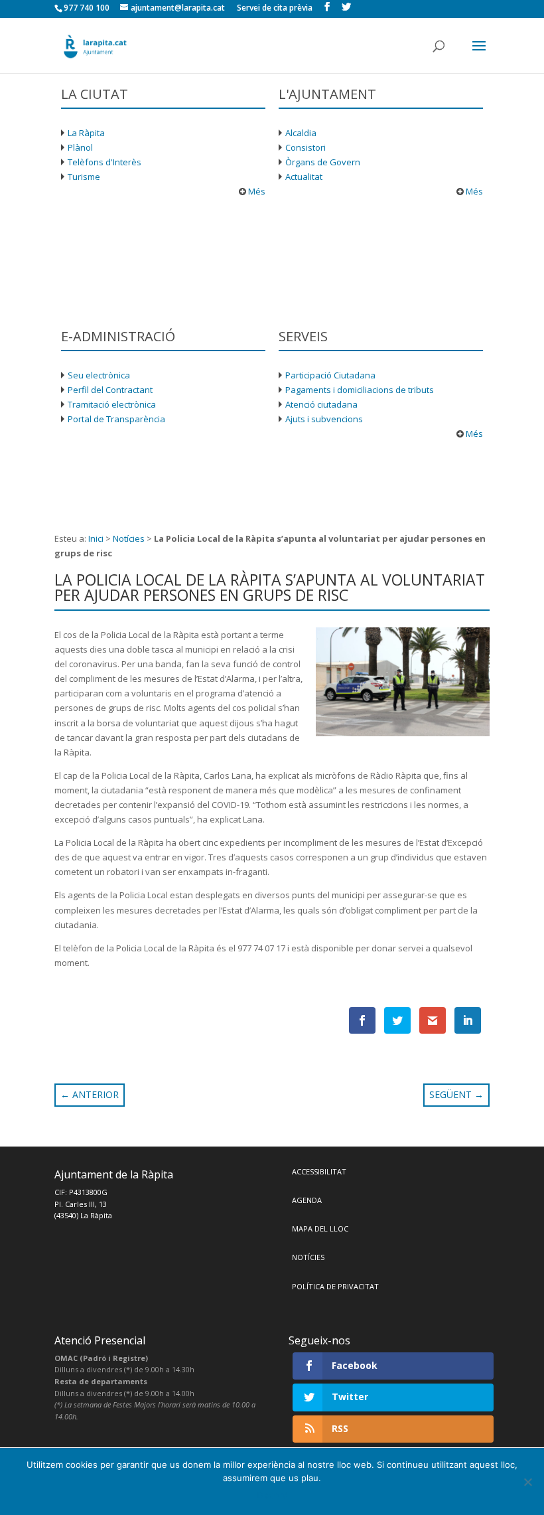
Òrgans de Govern (322, 162)
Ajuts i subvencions (324, 419)
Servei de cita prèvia (274, 7)
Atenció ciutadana (321, 404)
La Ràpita (86, 133)
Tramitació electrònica (112, 404)
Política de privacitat (335, 1286)
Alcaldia (300, 133)
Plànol (80, 147)
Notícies (129, 538)
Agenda (307, 1200)
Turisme (84, 177)
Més (255, 191)
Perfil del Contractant (110, 390)
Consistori (305, 147)
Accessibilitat (319, 1171)
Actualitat (303, 177)
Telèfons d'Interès (104, 162)
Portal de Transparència (116, 419)
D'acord (272, 1495)
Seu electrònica (99, 375)
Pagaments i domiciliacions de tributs (359, 390)
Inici (95, 538)
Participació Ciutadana (330, 375)
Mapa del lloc (320, 1229)
